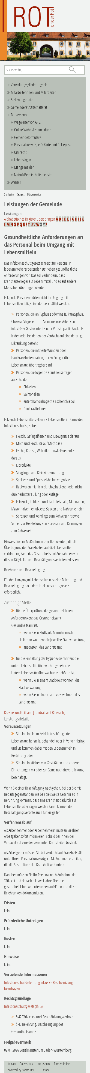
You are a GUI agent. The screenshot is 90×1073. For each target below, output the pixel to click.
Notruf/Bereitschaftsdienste (32, 174)
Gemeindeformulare (27, 137)
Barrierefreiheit (62, 1063)
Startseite (9, 194)
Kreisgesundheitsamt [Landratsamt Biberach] (34, 712)
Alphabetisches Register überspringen (29, 219)
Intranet (46, 1069)
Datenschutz (26, 1063)
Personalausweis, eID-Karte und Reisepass (42, 144)
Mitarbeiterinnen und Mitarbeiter (33, 92)
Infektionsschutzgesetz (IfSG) (23, 1006)
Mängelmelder (24, 167)
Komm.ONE (28, 1069)
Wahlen (16, 182)
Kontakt (12, 1063)
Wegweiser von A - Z (27, 122)
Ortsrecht (20, 152)
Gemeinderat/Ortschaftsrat (29, 107)
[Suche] (72, 69)
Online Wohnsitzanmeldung (32, 129)
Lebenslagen (22, 159)
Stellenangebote (22, 99)
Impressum (43, 1063)
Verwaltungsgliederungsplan (30, 84)
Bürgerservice (20, 115)
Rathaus (20, 194)
